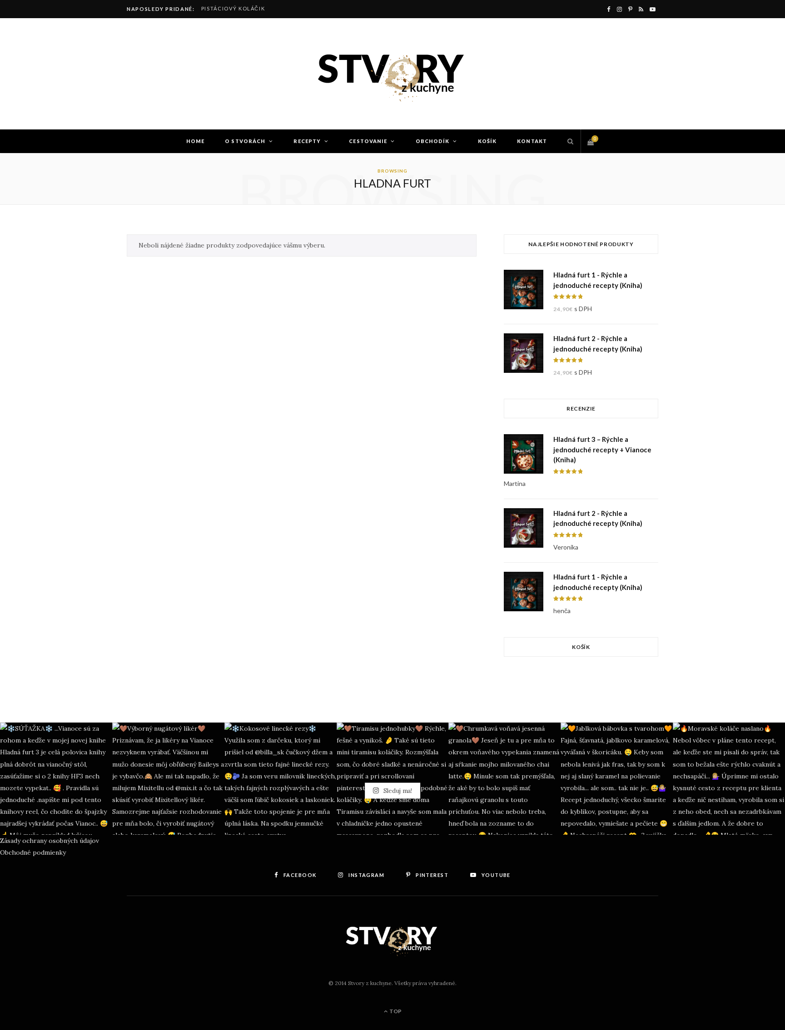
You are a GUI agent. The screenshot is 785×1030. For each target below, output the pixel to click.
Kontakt (532, 141)
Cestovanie (368, 141)
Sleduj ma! (397, 790)
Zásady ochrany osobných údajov (49, 841)
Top (395, 1011)
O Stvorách (245, 141)
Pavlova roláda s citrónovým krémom (265, 8)
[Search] (568, 141)
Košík (487, 141)
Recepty (307, 141)
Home (195, 141)
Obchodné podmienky (33, 852)
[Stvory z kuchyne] (392, 74)
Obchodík (433, 141)
